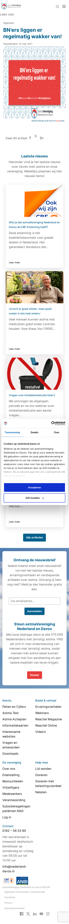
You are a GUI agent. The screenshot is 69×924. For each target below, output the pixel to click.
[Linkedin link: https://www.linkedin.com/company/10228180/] (35, 913)
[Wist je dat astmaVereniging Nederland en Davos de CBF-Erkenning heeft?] (34, 201)
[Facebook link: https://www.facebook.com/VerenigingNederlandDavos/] (21, 913)
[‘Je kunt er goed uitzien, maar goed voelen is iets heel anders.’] (34, 287)
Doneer (34, 675)
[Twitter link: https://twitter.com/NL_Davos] (28, 913)
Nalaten (41, 792)
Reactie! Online (46, 725)
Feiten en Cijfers (14, 707)
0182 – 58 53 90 (14, 831)
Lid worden (43, 769)
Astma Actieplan (14, 719)
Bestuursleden (12, 781)
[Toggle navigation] (64, 6)
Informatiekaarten (15, 725)
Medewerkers (12, 794)
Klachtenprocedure (14, 908)
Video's (40, 732)
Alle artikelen (34, 537)
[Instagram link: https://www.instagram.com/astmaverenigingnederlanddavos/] (47, 913)
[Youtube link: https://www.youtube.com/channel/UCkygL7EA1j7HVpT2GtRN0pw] (41, 913)
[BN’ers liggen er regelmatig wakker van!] (34, 87)
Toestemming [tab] (12, 432)
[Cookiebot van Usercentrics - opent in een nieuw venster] (51, 423)
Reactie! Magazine (48, 719)
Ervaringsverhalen (48, 707)
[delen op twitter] (35, 138)
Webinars (42, 713)
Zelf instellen (33, 498)
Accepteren (34, 487)
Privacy (8, 902)
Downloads (10, 753)
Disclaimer (9, 897)
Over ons (8, 769)
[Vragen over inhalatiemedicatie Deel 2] (34, 374)
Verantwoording (13, 800)
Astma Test (10, 713)
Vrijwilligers (10, 787)
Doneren (41, 775)
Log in (6, 817)
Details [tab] (35, 432)
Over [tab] (56, 432)
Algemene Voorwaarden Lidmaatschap (24, 891)
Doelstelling (11, 775)
